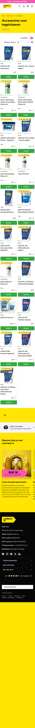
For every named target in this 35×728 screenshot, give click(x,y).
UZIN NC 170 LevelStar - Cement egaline (26, 139)
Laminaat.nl (9, 593)
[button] (28, 6)
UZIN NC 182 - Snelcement (5, 67)
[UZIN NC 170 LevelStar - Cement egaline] (26, 126)
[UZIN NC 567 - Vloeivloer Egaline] (26, 306)
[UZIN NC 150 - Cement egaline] (26, 54)
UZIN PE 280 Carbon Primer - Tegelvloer (7, 139)
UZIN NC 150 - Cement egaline (26, 67)
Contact (10, 596)
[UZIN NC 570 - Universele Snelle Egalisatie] (8, 234)
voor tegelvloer (19, 15)
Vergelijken (24, 38)
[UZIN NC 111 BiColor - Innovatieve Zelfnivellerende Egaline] (8, 375)
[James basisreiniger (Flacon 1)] (8, 162)
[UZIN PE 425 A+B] (8, 306)
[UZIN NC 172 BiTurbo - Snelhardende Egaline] (26, 270)
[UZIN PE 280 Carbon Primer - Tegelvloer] (8, 126)
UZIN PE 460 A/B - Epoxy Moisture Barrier (26, 211)
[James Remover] (26, 162)
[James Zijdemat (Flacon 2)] (8, 270)
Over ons (4, 596)
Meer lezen (5, 29)
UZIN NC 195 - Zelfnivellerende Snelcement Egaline (25, 353)
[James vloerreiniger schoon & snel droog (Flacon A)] (8, 88)
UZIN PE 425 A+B (6, 317)
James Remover (23, 174)
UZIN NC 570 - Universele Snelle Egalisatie (6, 248)
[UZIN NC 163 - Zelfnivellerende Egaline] (26, 234)
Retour (23, 596)
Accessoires (10, 15)
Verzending (17, 596)
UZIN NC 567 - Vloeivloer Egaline (24, 319)
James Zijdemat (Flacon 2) (5, 283)
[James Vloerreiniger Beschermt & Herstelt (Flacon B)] (26, 88)
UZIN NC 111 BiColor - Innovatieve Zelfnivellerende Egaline (8, 390)
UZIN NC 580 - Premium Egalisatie (7, 352)
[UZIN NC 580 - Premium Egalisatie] (8, 339)
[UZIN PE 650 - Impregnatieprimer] (8, 198)
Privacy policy (19, 597)
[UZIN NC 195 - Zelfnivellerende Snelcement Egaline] (26, 339)
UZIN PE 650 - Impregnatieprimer (7, 211)
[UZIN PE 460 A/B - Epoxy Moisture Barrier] (26, 198)
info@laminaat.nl (12, 534)
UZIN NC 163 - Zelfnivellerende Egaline (23, 248)
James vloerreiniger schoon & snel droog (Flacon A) (7, 102)
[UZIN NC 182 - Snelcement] (8, 54)
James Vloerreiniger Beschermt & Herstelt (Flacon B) (25, 102)
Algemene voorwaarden (8, 597)
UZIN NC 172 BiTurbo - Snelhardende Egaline (26, 283)
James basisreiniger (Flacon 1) (7, 175)
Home (3, 15)
